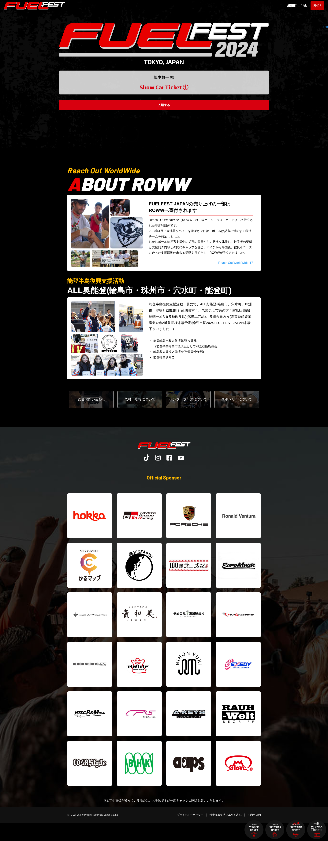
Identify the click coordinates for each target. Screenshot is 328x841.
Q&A (303, 5)
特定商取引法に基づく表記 (225, 814)
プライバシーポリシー (190, 814)
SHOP (317, 6)
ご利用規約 (254, 814)
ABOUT (292, 5)
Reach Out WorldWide (233, 262)
